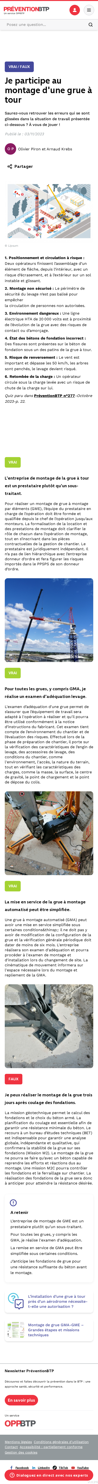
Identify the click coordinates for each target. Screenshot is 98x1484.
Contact (11, 1447)
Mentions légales (18, 1442)
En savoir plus (21, 1400)
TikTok (63, 1467)
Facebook (22, 1467)
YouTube (83, 1467)
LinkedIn (44, 1467)
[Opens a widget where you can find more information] (49, 1476)
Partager (24, 166)
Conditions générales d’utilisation (61, 1442)
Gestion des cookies (21, 1452)
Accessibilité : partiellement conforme (51, 1447)
